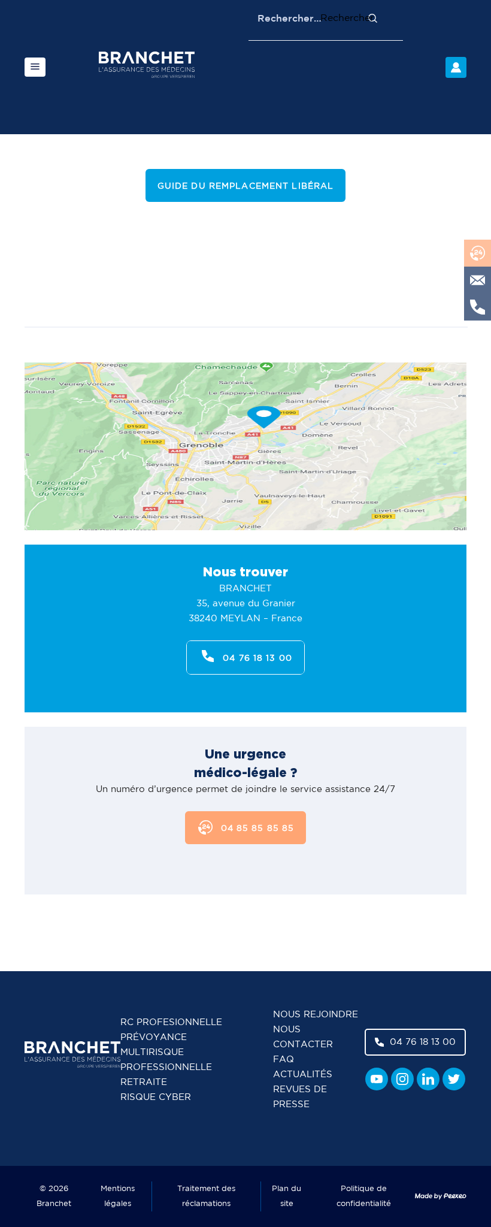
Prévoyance (153, 1037)
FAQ (283, 1059)
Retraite (143, 1082)
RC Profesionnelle (171, 1022)
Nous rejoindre (315, 1015)
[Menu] (35, 67)
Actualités (302, 1074)
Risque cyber (155, 1097)
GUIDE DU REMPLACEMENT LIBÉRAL (245, 186)
